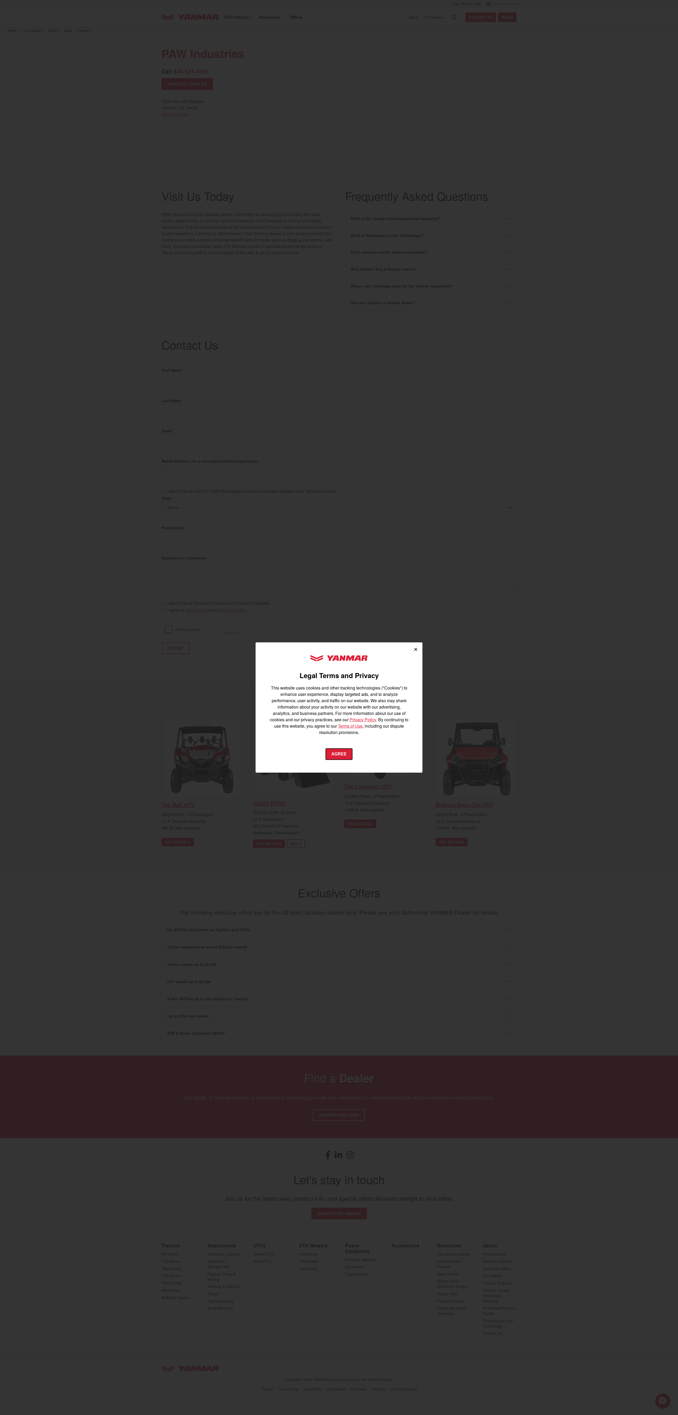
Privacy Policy (363, 720)
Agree (339, 754)
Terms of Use (350, 726)
